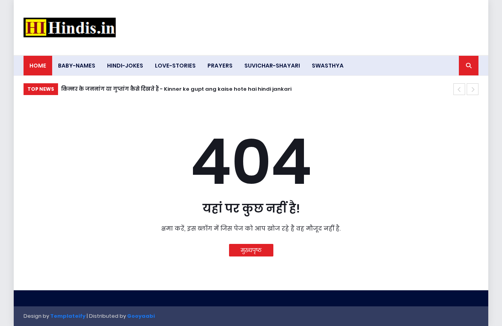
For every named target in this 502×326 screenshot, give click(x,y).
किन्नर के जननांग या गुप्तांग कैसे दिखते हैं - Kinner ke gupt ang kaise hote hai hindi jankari (176, 89)
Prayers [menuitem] (220, 66)
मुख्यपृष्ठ (251, 250)
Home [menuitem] (37, 66)
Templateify (67, 316)
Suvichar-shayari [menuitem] (272, 66)
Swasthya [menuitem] (328, 66)
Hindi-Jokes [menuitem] (125, 66)
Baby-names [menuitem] (76, 66)
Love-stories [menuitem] (175, 66)
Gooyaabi (141, 316)
